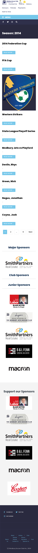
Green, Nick (9, 181)
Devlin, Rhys (9, 164)
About (4, 4)
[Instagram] (12, 22)
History (29, 4)
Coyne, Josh (9, 214)
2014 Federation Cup (14, 43)
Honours (5, 8)
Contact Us (13, 4)
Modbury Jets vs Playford (17, 148)
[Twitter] (8, 22)
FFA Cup (7, 60)
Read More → (9, 52)
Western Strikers (12, 114)
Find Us (21, 4)
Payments (21, 8)
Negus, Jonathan (12, 198)
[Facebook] (3, 22)
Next (30, 232)
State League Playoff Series (18, 131)
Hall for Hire (6, 12)
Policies (13, 8)
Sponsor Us (26, 541)
